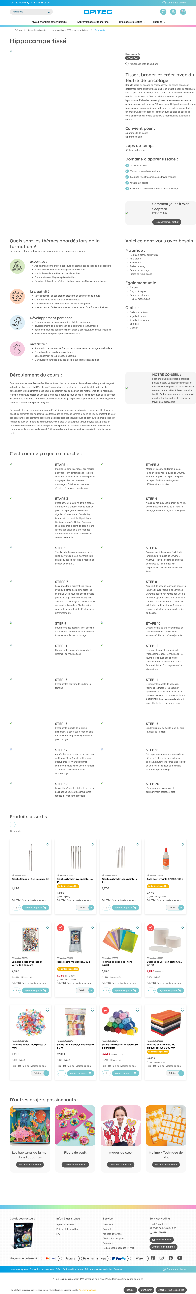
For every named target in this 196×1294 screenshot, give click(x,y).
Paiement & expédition (67, 1229)
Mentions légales (19, 1269)
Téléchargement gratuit (166, 222)
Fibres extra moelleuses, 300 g (73, 961)
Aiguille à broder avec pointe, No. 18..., (75, 881)
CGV (58, 1269)
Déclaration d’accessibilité (98, 1269)
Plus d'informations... (88, 1290)
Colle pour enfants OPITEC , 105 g (165, 879)
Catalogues (108, 1243)
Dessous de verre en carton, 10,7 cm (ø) (164, 963)
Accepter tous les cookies (171, 1290)
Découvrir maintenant (30, 1164)
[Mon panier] (183, 12)
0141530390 (160, 1232)
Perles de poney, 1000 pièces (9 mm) (29, 1046)
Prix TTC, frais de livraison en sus (29, 900)
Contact (107, 1229)
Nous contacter (163, 1239)
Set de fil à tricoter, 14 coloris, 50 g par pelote (120, 1046)
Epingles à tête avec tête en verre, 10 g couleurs (27, 963)
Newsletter (108, 1224)
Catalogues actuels (22, 1218)
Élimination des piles (113, 1238)
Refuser (130, 1290)
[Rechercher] (48, 12)
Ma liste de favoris (112, 1234)
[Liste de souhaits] (163, 12)
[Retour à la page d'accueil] (98, 12)
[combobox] (28, 12)
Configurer (146, 1290)
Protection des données (42, 1269)
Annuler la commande (163, 1246)
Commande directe (176, 2)
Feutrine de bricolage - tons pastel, (117, 963)
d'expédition (111, 1279)
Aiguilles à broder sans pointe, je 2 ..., (119, 881)
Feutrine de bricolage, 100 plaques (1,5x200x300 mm (161, 1046)
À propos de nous (65, 1224)
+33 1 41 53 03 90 (40, 2)
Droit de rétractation (73, 1269)
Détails (82, 907)
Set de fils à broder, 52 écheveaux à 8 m (75, 1046)
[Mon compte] (173, 12)
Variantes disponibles (68, 886)
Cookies (118, 1269)
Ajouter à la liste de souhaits (144, 64)
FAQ (58, 1234)
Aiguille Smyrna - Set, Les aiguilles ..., (30, 881)
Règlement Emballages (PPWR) (119, 1248)
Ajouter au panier (33, 907)
